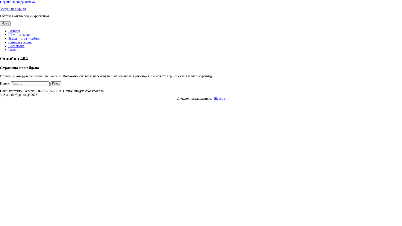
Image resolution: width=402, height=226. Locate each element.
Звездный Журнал (13, 9)
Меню (5, 23)
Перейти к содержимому (17, 2)
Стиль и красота (20, 42)
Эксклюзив (16, 46)
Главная (14, 31)
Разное (13, 49)
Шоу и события (19, 34)
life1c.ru (219, 98)
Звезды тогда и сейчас (24, 38)
